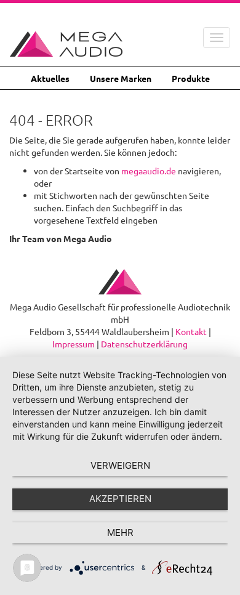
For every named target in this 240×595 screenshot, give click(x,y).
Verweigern (120, 465)
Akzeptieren (120, 498)
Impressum (73, 343)
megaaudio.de (148, 170)
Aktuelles (50, 78)
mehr (120, 532)
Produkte (191, 78)
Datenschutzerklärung (144, 343)
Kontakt (191, 331)
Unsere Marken (120, 78)
